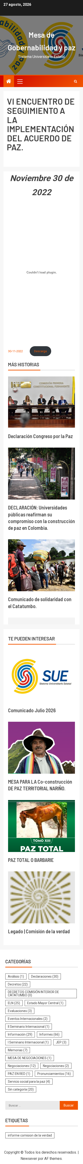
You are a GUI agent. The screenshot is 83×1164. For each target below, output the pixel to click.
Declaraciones (44, 976)
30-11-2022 (15, 351)
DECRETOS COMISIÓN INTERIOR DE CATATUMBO (33, 993)
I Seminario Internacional (28, 1042)
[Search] (75, 81)
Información (20, 1034)
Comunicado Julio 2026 (32, 710)
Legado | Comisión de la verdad (39, 931)
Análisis (16, 976)
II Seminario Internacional (28, 1026)
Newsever (29, 1158)
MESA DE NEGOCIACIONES (29, 1058)
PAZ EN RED (19, 1074)
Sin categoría (21, 1089)
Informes (49, 1034)
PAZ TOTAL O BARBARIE (31, 860)
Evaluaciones (20, 1011)
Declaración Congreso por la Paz (40, 436)
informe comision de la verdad (30, 1135)
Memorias (17, 1050)
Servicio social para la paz (29, 1081)
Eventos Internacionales (27, 1019)
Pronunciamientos (54, 1074)
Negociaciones (22, 1066)
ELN (14, 1003)
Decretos (18, 984)
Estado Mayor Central (45, 1003)
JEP (61, 1042)
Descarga (40, 351)
